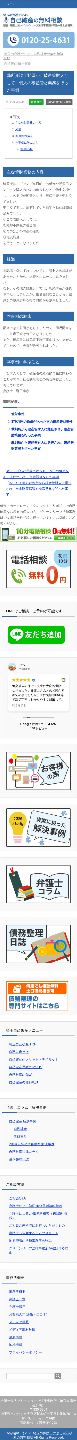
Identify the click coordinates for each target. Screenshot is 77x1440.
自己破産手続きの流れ (25, 1067)
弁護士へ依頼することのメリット (33, 1233)
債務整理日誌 (19, 1159)
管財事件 (36, 102)
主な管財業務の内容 (28, 122)
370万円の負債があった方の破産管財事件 (42, 421)
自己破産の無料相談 (24, 1082)
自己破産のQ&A (20, 1074)
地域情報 (15, 1345)
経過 (18, 129)
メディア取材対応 (22, 1329)
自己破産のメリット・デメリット (33, 1059)
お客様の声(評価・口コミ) (28, 1314)
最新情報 (15, 1337)
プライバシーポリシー (25, 1352)
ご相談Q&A (17, 1198)
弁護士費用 (17, 1307)
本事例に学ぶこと (26, 142)
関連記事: (27, 149)
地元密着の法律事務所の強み (30, 1240)
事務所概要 (17, 1291)
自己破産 (20, 1129)
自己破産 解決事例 (59, 102)
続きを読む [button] (19, 705)
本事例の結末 (24, 136)
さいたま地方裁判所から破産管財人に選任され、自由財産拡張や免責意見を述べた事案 (38, 489)
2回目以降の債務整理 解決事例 (31, 1144)
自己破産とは (19, 1052)
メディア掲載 (19, 1322)
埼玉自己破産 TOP (22, 1044)
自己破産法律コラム (24, 1151)
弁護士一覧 (17, 1299)
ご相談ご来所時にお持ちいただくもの (37, 1225)
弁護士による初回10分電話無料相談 (35, 1206)
